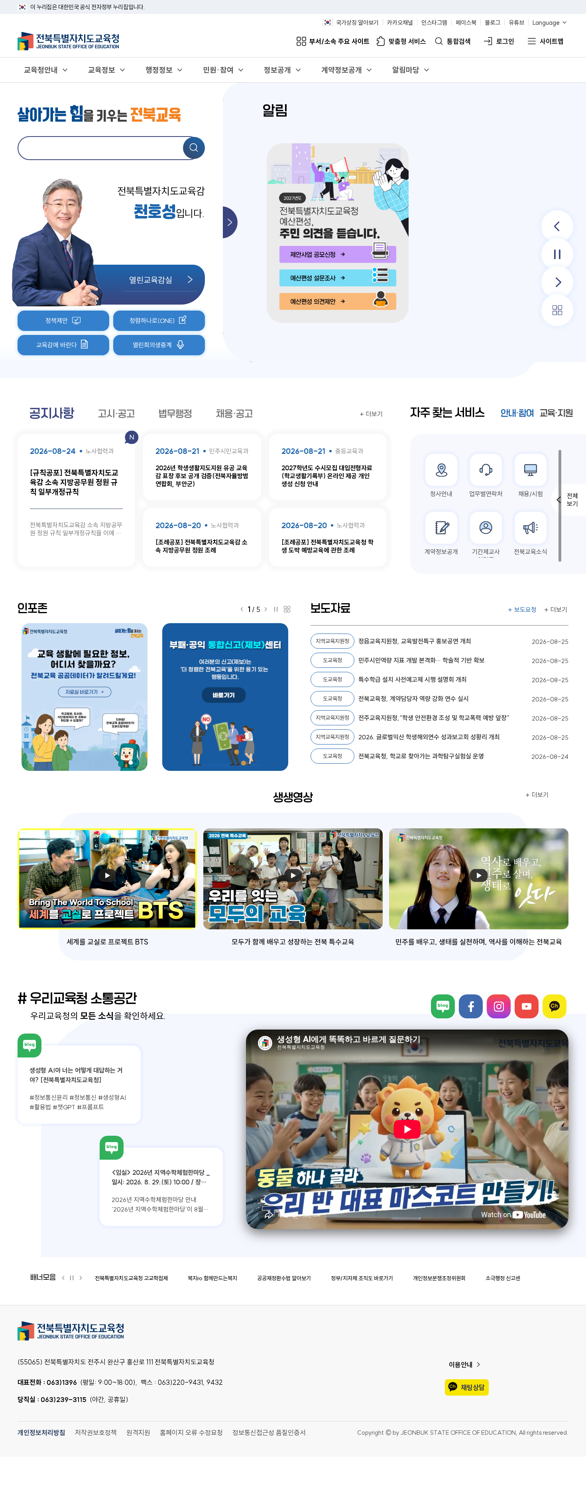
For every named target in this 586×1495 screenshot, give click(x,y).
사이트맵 (552, 41)
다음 (557, 282)
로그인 (505, 41)
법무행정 (175, 414)
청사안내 (441, 494)
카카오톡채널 (554, 1006)
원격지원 (138, 1432)
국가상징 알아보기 (357, 22)
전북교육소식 (530, 552)
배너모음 (43, 1277)
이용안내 (461, 1364)
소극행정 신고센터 (505, 1278)
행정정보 (159, 70)
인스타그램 (434, 22)
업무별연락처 (486, 494)
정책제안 (56, 321)
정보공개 (277, 70)
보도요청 (525, 610)
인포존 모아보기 (287, 609)
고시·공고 (116, 414)
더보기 (374, 414)
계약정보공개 (341, 70)
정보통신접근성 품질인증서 (269, 1432)
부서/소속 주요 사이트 (339, 41)
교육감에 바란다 (56, 345)
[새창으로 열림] (88, 697)
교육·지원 (556, 413)
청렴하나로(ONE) (152, 321)
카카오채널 (400, 22)
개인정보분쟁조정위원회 (439, 1278)
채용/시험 (530, 494)
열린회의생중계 (152, 345)
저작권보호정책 (96, 1432)
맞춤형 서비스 (407, 41)
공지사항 (51, 413)
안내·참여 (517, 413)
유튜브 (516, 22)
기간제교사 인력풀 (486, 556)
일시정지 (557, 254)
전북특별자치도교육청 (293, 1331)
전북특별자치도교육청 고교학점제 (131, 1278)
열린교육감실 (150, 280)
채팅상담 (473, 1387)
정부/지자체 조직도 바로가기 (362, 1278)
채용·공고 (234, 414)
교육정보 (101, 70)
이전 (557, 226)
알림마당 (405, 70)
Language (546, 22)
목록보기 (557, 310)
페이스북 (466, 22)
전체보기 (572, 500)
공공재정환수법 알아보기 (284, 1278)
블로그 (492, 22)
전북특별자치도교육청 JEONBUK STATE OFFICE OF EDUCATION (68, 41)
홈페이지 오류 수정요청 (191, 1432)
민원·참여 (218, 70)
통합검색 (459, 41)
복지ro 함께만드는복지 (212, 1278)
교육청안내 (41, 70)
